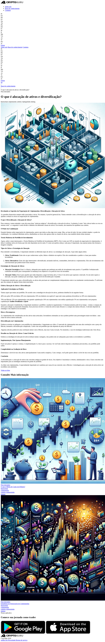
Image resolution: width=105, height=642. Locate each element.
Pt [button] (1, 14)
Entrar (3, 45)
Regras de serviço (21, 640)
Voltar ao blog (5, 370)
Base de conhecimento (12, 8)
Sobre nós (8, 7)
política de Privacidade (8, 640)
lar (1, 82)
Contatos (8, 10)
